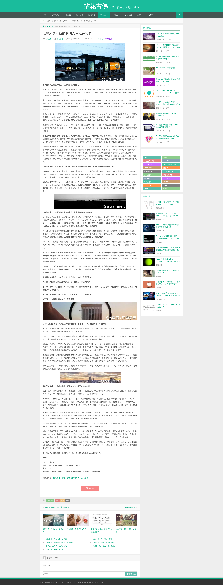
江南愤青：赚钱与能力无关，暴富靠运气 (60, 542)
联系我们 (102, 582)
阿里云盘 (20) (149, 161)
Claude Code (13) (169, 164)
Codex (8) (147, 185)
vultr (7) (165, 185)
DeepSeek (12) (149, 168)
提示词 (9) (147, 175)
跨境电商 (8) (167, 175)
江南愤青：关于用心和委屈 (102, 539)
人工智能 (55, 15)
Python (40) (148, 157)
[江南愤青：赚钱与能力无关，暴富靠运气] (102, 520)
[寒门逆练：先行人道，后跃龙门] (53, 520)
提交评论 (132, 574)
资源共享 (116, 15)
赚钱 (68, 500)
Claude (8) (167, 182)
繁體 (110, 38)
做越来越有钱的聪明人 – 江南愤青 (67, 33)
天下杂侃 (104, 15)
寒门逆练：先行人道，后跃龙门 (57, 539)
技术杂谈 (67, 15)
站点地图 (70, 582)
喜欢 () (91, 488)
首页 (44, 15)
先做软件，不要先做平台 (55, 549)
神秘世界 (128, 15)
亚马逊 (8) (166, 178)
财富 (62, 500)
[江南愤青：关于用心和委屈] (78, 520)
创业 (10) (166, 168)
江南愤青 (50, 500)
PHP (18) (166, 161)
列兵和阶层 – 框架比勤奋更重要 (57, 507)
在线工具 (151, 15)
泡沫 (57, 500)
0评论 (100, 39)
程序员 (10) (148, 171)
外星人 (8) (147, 182)
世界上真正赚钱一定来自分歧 (56, 546)
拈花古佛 (60, 39)
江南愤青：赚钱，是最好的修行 (104, 542)
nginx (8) (147, 178)
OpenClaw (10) (168, 171)
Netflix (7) (147, 188)
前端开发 (91, 15)
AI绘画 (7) (166, 188)
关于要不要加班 (129, 507)
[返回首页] (43, 26)
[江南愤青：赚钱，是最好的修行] (126, 520)
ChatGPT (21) (168, 157)
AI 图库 (140, 15)
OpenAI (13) (148, 164)
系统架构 (79, 15)
